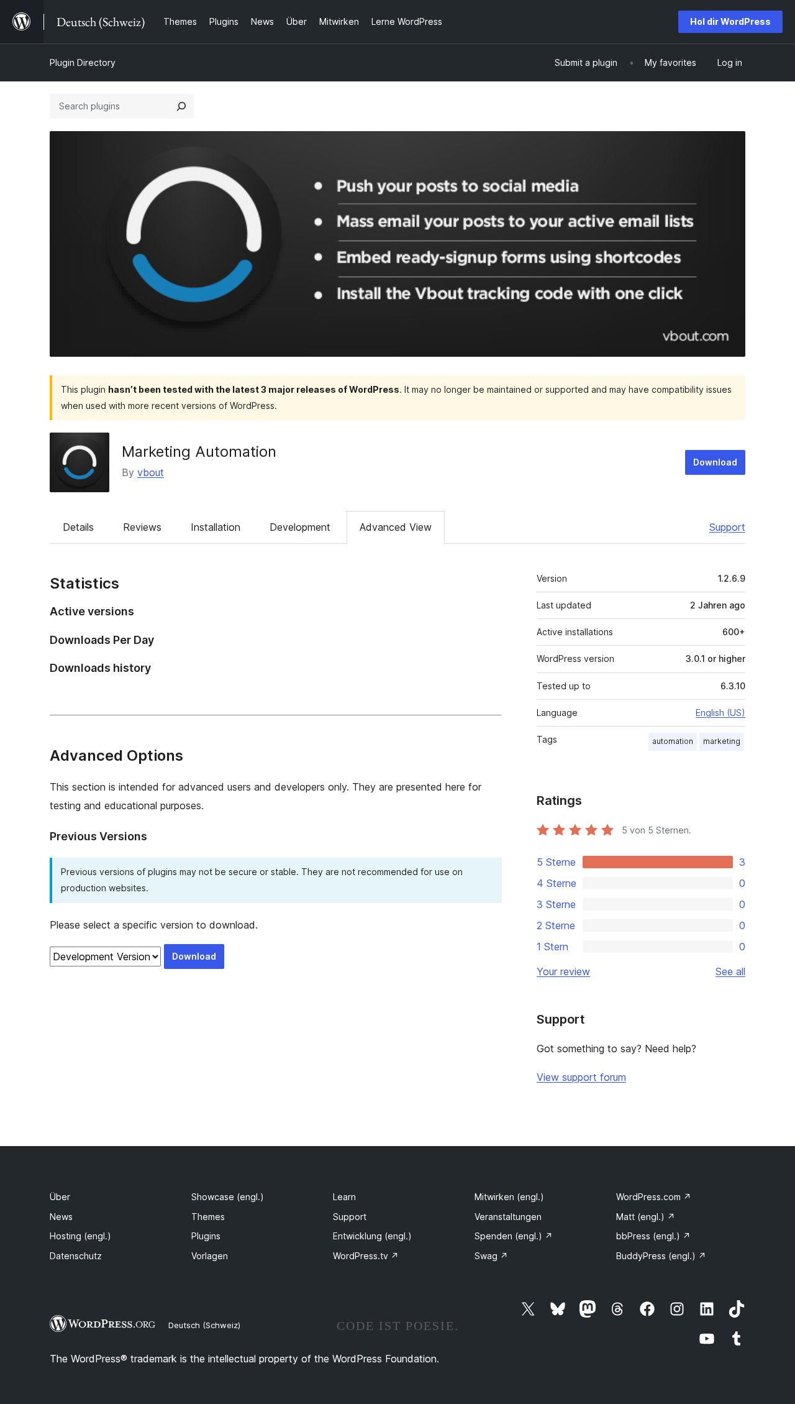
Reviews (142, 527)
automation (672, 741)
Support (727, 527)
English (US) (720, 712)
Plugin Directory (83, 62)
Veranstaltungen (508, 1216)
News (61, 1216)
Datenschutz (76, 1255)
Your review (563, 971)
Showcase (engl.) (227, 1196)
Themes (208, 1216)
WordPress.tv (366, 1255)
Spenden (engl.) (514, 1236)
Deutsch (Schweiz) (204, 1325)
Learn (344, 1196)
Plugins (205, 1236)
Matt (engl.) (645, 1216)
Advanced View (396, 527)
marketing (721, 741)
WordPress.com (653, 1196)
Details (78, 527)
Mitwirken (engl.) (509, 1196)
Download (715, 462)
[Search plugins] (181, 106)
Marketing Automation (199, 452)
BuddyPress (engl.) (661, 1255)
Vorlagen (209, 1255)
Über (60, 1196)
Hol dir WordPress (730, 21)
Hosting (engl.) (80, 1236)
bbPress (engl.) (653, 1236)
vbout (150, 472)
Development (300, 527)
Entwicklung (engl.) (372, 1236)
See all (730, 971)
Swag (491, 1255)
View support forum (581, 1077)
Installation (215, 527)
